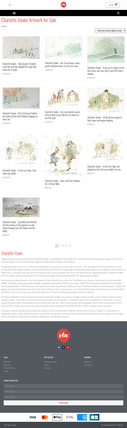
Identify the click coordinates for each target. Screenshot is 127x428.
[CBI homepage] (63, 5)
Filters (4, 26)
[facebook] (59, 347)
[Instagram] (63, 347)
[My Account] (10, 5)
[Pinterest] (67, 347)
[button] (14, 13)
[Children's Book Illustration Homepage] (63, 336)
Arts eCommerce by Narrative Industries (112, 425)
